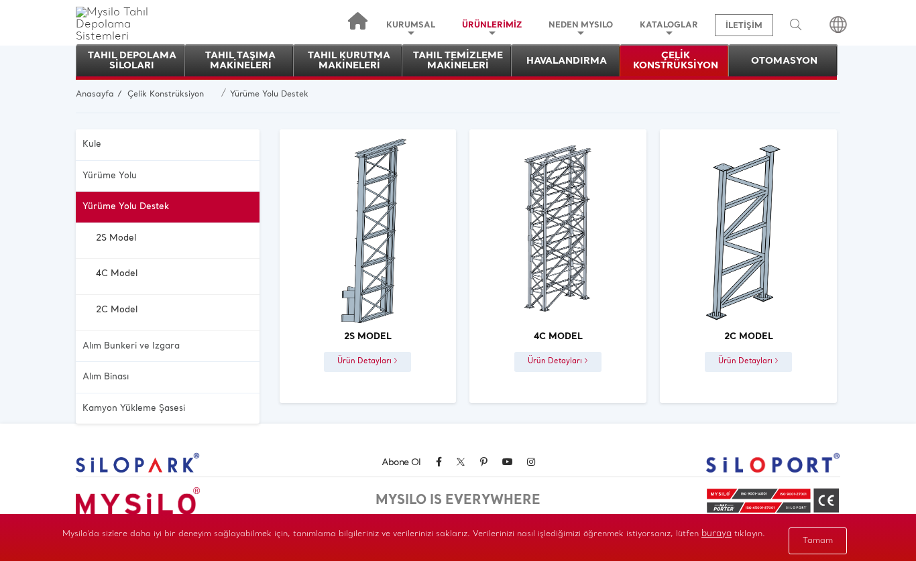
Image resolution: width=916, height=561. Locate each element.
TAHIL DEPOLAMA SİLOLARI (132, 61)
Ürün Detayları (365, 361)
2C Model (116, 310)
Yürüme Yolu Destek (269, 94)
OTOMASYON (784, 61)
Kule (91, 144)
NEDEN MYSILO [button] (581, 25)
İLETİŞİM (744, 26)
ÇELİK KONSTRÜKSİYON (675, 61)
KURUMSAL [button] (410, 25)
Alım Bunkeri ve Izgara (131, 346)
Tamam (818, 541)
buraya (716, 534)
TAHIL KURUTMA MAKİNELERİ (349, 61)
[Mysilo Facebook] (438, 463)
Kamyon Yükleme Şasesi (133, 408)
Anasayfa (95, 94)
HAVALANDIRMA (566, 61)
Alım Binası (105, 377)
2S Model (116, 238)
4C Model (116, 274)
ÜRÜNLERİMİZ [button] (492, 25)
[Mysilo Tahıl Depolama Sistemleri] (131, 37)
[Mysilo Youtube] (507, 463)
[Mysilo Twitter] (460, 464)
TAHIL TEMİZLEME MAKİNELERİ (458, 61)
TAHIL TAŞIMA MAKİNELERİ (240, 61)
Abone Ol (401, 463)
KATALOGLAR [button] (669, 25)
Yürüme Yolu (109, 176)
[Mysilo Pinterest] (483, 463)
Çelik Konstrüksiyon (165, 94)
